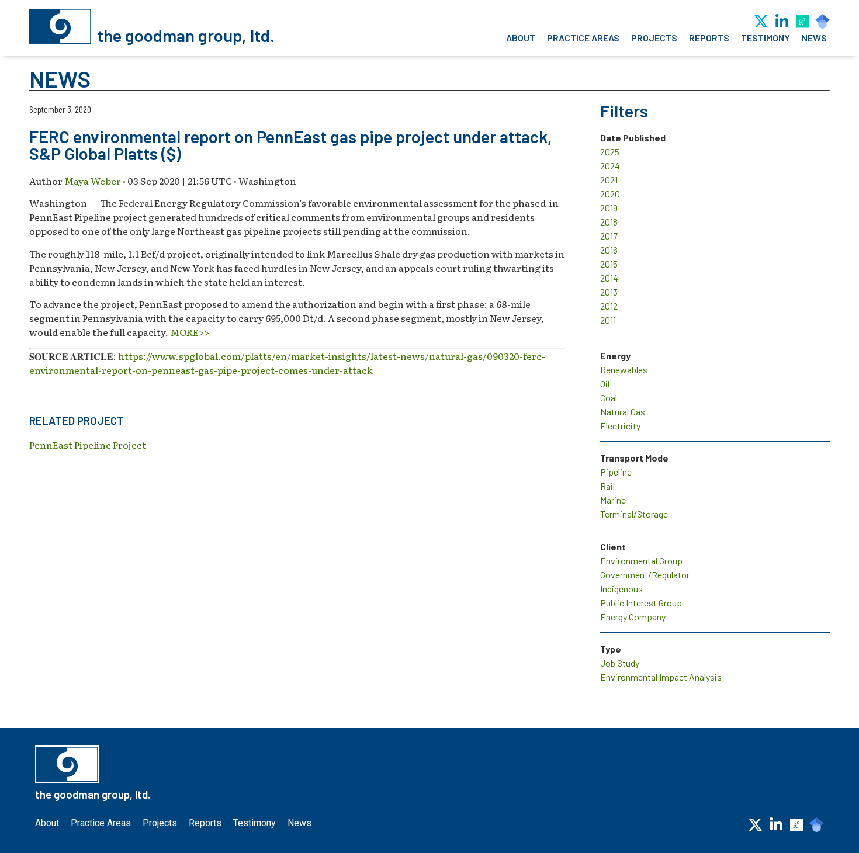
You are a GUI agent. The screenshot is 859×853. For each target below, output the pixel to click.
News (814, 37)
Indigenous (621, 588)
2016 (609, 249)
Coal (608, 397)
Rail (607, 485)
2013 (609, 291)
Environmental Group (641, 560)
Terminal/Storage (634, 513)
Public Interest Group (641, 602)
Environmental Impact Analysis (661, 676)
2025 (609, 151)
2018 (609, 221)
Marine (613, 499)
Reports (709, 37)
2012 (609, 305)
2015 (609, 263)
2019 (609, 207)
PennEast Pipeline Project (87, 445)
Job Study (619, 662)
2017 (609, 235)
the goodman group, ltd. (186, 35)
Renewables (623, 369)
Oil (604, 383)
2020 (610, 193)
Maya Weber (92, 181)
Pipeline (616, 471)
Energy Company (633, 616)
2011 (608, 319)
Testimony (765, 37)
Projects (654, 37)
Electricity (620, 425)
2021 (609, 179)
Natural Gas (622, 411)
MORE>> (189, 332)
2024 (610, 165)
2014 (609, 277)
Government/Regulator (645, 574)
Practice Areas (583, 37)
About (520, 37)
